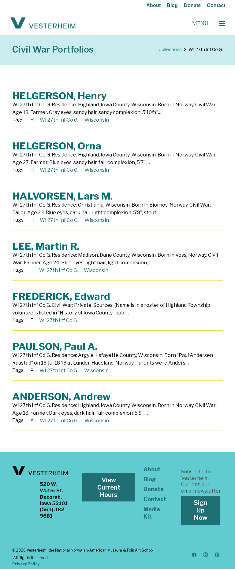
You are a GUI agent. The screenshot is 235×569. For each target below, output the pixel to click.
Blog (172, 5)
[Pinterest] (217, 555)
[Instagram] (205, 555)
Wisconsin (96, 120)
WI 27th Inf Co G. (59, 120)
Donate (192, 5)
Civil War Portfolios (53, 49)
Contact (216, 5)
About (153, 5)
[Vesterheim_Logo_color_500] (43, 23)
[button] (222, 23)
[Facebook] (194, 555)
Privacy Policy (25, 564)
